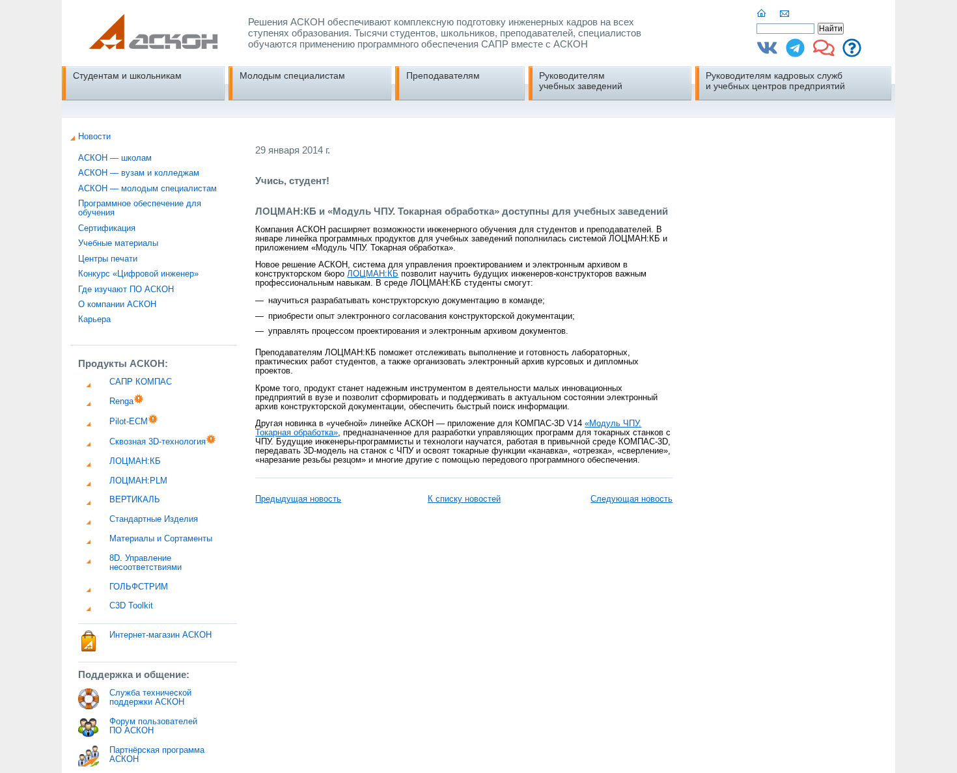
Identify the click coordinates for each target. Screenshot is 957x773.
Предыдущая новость (298, 499)
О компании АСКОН (117, 304)
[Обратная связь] (785, 13)
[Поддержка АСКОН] (851, 52)
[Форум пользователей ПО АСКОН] (824, 52)
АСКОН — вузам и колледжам (138, 173)
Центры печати (107, 259)
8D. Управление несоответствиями (145, 563)
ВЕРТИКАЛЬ (134, 499)
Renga (121, 401)
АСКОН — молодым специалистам (147, 188)
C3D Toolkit (131, 605)
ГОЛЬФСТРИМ (138, 586)
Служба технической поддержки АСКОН (150, 697)
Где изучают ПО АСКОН (126, 289)
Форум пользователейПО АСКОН (153, 726)
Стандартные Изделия (153, 519)
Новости (94, 136)
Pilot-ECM (128, 421)
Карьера (94, 319)
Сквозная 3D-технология (157, 441)
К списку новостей (464, 499)
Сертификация (106, 228)
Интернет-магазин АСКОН (160, 635)
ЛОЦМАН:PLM (138, 480)
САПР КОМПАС (140, 381)
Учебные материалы (118, 243)
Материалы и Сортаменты (160, 538)
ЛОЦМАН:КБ (135, 461)
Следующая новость (631, 499)
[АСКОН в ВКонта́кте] (767, 52)
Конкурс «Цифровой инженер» (138, 273)
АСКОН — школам (115, 158)
